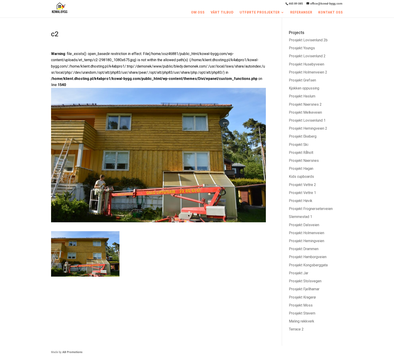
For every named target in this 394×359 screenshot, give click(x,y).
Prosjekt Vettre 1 (302, 193)
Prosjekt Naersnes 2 (305, 104)
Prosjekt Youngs (302, 48)
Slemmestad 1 (300, 217)
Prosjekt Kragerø (302, 297)
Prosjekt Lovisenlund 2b (308, 40)
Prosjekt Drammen (304, 249)
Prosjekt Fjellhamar (304, 289)
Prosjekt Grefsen (302, 80)
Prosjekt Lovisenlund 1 (307, 120)
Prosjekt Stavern (302, 313)
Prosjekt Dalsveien (304, 225)
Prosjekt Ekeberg (302, 136)
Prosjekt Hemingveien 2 (308, 128)
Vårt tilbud (222, 12)
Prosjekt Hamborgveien (308, 257)
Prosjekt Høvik (300, 201)
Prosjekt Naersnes (304, 160)
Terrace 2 (296, 329)
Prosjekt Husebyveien (306, 64)
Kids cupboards (301, 176)
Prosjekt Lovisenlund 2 (307, 56)
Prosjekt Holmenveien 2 (308, 72)
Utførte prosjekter (260, 12)
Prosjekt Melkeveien (305, 112)
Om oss (198, 12)
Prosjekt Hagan (301, 168)
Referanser (301, 12)
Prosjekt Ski (298, 144)
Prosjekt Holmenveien (306, 233)
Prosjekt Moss (301, 305)
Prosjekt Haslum (302, 96)
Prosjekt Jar (298, 273)
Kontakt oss (330, 12)
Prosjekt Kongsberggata (308, 265)
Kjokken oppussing (304, 88)
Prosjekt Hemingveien (306, 241)
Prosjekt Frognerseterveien (311, 209)
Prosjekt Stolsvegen (305, 281)
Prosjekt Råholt (301, 152)
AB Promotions (72, 352)
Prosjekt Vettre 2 (302, 185)
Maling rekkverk (301, 321)
